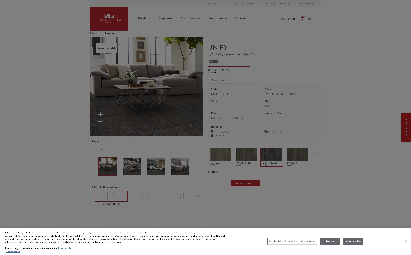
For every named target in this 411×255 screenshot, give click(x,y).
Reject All (330, 241)
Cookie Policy (13, 252)
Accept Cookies (353, 241)
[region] (205, 241)
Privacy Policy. (65, 249)
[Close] (405, 241)
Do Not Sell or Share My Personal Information (292, 241)
